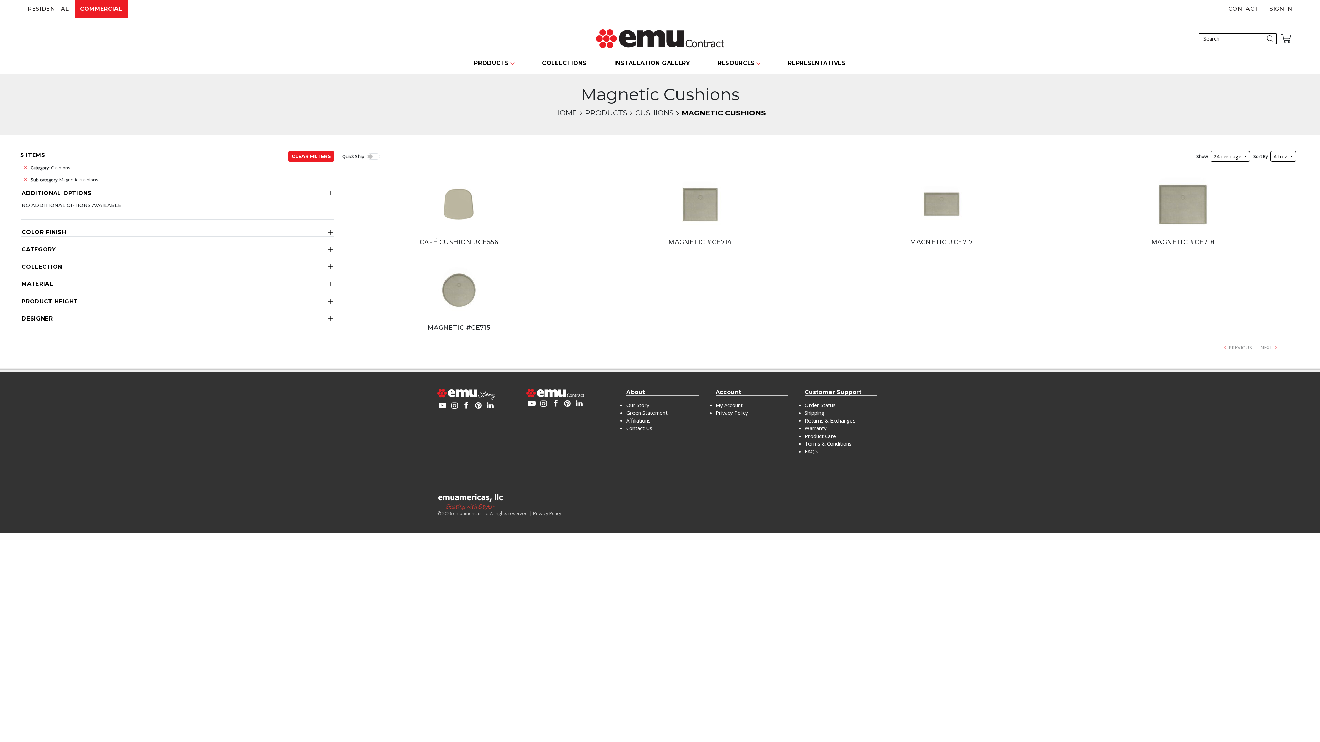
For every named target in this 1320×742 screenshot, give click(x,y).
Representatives (817, 63)
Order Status (820, 405)
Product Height (50, 301)
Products (606, 113)
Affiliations (638, 420)
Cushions (654, 113)
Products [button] (491, 63)
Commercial (101, 8)
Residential (48, 8)
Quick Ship (353, 156)
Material (37, 284)
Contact (1243, 8)
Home (565, 113)
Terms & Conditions (828, 443)
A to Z (1281, 156)
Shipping (814, 412)
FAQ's (811, 451)
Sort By (1260, 156)
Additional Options (57, 193)
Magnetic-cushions (64, 180)
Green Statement (647, 412)
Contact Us (639, 428)
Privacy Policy (732, 412)
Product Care (820, 435)
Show (1202, 156)
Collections (564, 63)
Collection (42, 266)
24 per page (1228, 156)
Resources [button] (736, 63)
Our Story (637, 405)
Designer (37, 318)
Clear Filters (311, 156)
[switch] (373, 156)
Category (39, 249)
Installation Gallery (652, 63)
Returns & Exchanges (830, 420)
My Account (729, 405)
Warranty (816, 428)
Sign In (1280, 8)
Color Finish (44, 232)
